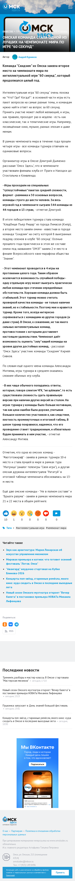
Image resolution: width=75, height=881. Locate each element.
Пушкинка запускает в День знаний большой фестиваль (35, 705)
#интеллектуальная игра (30, 528)
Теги (9, 528)
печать (63, 31)
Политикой (10, 875)
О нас (5, 831)
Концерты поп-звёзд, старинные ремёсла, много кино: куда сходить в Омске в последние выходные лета (39, 583)
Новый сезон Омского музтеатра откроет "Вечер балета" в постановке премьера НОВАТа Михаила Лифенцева (38, 597)
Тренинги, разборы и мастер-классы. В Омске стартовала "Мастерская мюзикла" (36, 679)
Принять (60, 872)
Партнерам (16, 831)
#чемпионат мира (56, 528)
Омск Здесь (11, 7)
